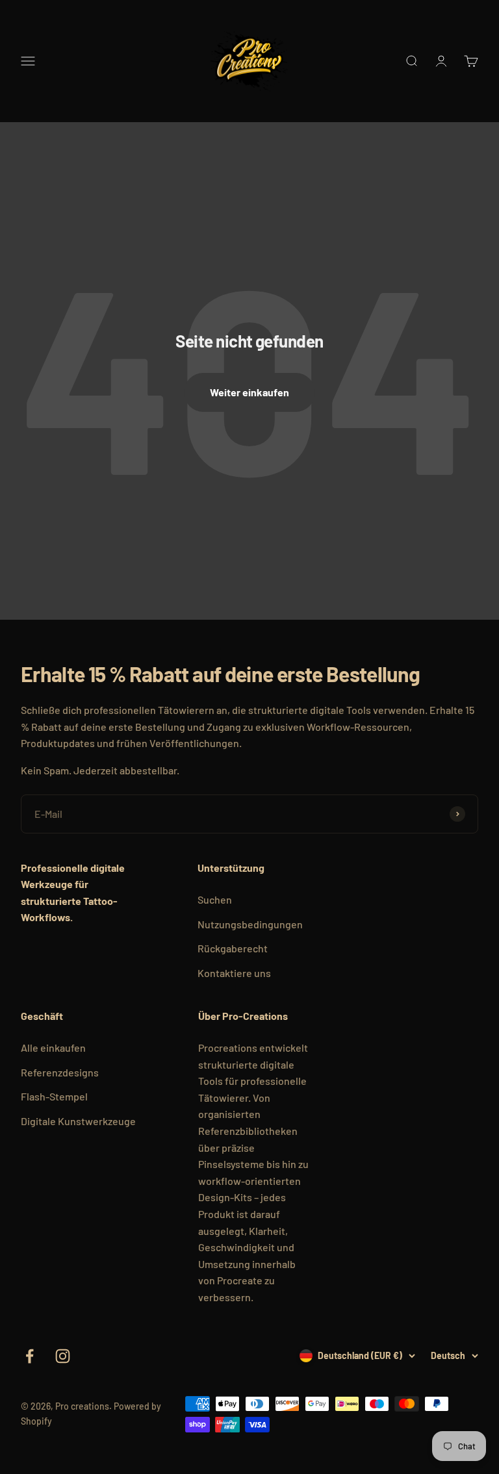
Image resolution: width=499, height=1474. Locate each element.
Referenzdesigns (60, 1072)
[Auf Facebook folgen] (29, 1356)
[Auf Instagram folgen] (62, 1356)
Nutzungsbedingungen (250, 924)
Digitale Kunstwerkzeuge (78, 1121)
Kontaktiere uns (234, 973)
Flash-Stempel (54, 1096)
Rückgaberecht (233, 948)
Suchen (215, 899)
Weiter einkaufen (249, 392)
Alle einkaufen (53, 1047)
